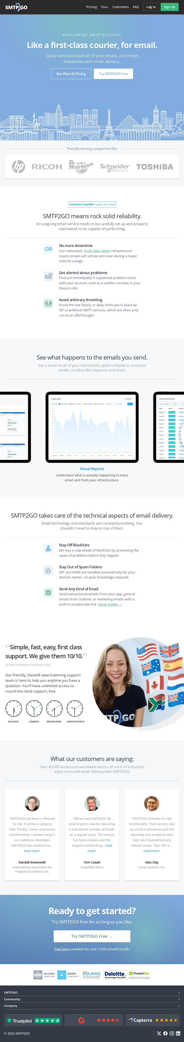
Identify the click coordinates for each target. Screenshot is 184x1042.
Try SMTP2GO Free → (92, 936)
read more (31, 851)
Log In (151, 7)
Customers (120, 7)
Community (12, 999)
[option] (92, 436)
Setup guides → (110, 604)
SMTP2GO (16, 7)
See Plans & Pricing (71, 73)
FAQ (136, 7)
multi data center (97, 251)
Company (10, 1006)
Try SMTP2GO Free (113, 73)
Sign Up (169, 7)
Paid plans (62, 949)
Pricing (91, 7)
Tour (104, 7)
